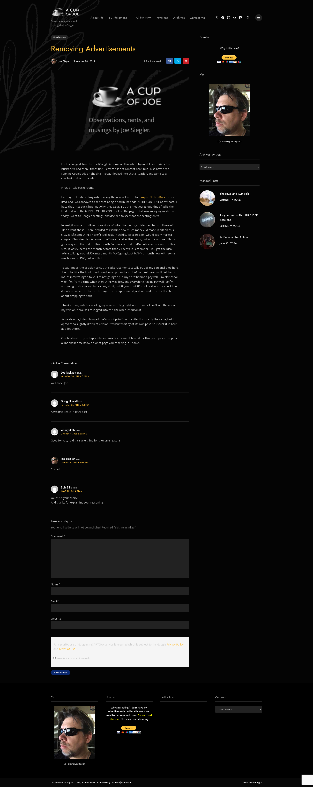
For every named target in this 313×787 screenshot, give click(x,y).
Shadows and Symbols (234, 193)
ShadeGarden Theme (92, 783)
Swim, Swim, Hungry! (252, 783)
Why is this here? (229, 48)
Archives (179, 18)
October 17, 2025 (230, 200)
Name (55, 584)
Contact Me (197, 18)
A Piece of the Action (234, 237)
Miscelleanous (59, 37)
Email (55, 601)
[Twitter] (217, 17)
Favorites (162, 18)
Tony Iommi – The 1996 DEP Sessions (239, 217)
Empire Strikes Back (152, 197)
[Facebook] (222, 17)
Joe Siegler (64, 61)
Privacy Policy (175, 644)
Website (56, 618)
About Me (97, 18)
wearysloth (68, 430)
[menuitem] (97, 17)
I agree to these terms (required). (73, 658)
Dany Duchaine (112, 783)
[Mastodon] (240, 17)
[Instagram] (228, 17)
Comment (58, 536)
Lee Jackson (68, 373)
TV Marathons (118, 18)
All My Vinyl (143, 18)
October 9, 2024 (230, 226)
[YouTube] (234, 17)
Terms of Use (67, 649)
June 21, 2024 (228, 243)
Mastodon (126, 783)
